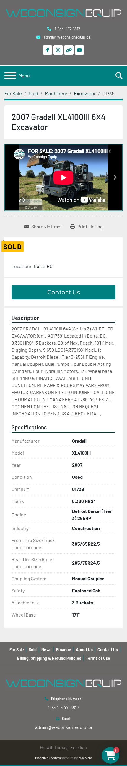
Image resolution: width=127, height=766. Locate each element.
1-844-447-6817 (67, 28)
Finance (63, 649)
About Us (84, 649)
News (46, 649)
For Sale (16, 649)
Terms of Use (98, 658)
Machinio (85, 758)
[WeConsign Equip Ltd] (63, 682)
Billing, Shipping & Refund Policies (49, 658)
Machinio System (48, 758)
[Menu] (10, 75)
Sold (33, 649)
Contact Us (63, 292)
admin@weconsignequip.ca (67, 36)
